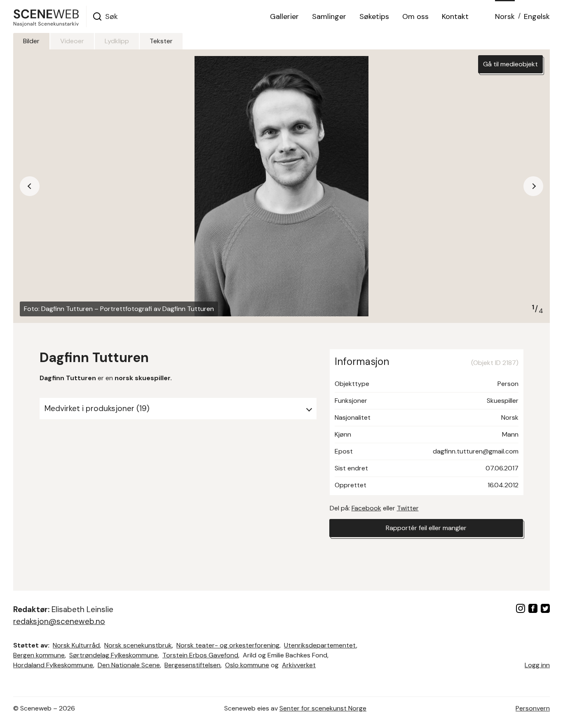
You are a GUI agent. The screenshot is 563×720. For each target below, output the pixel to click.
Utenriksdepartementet (320, 645)
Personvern (533, 708)
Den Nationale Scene (129, 665)
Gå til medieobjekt (510, 64)
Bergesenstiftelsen (192, 665)
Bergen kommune (39, 655)
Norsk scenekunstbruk (138, 645)
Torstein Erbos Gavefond (200, 655)
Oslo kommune (247, 665)
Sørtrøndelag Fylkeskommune (113, 655)
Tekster (161, 41)
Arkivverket (299, 665)
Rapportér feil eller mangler (426, 528)
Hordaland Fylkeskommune (53, 665)
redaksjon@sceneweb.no (59, 621)
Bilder (31, 41)
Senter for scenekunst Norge (322, 708)
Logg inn (537, 665)
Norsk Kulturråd (76, 645)
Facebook (366, 508)
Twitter (408, 508)
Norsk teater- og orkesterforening (227, 645)
